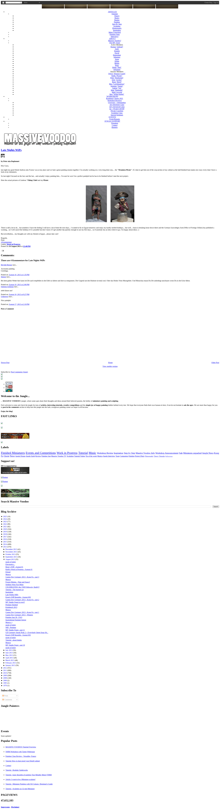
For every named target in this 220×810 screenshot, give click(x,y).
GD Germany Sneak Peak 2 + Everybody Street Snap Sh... (27, 633)
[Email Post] (2, 250)
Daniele (117, 51)
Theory (117, 16)
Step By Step (117, 24)
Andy (117, 49)
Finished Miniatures (13, 452)
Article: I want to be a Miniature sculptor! (20, 779)
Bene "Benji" (117, 82)
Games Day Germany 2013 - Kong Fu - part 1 (22, 612)
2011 (5, 670)
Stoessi (3, 277)
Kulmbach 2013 (11, 607)
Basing (116, 20)
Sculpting (116, 26)
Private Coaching (117, 111)
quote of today (11, 562)
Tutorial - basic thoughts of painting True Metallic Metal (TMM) (29, 775)
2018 (5, 534)
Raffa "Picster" (116, 76)
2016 (5, 539)
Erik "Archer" (117, 80)
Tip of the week (91, 456)
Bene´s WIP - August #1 (14, 567)
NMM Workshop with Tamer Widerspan (20, 752)
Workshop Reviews (114, 100)
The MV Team (114, 43)
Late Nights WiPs (11, 150)
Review (38, 456)
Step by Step (129, 453)
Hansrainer (117, 55)
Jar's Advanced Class (117, 107)
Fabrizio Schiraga (7, 287)
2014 (5, 544)
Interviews (114, 37)
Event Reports (114, 119)
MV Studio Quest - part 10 (15, 645)
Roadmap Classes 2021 (114, 98)
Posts (6, 696)
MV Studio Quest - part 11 (15, 630)
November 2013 (11, 552)
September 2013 (11, 557)
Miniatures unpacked (192, 453)
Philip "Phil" (116, 67)
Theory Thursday (159, 456)
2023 (5, 521)
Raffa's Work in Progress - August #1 (19, 569)
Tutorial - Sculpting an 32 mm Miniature (20, 789)
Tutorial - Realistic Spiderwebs (17, 770)
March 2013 (10, 660)
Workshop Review (105, 453)
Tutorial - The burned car (15, 590)
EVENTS (112, 117)
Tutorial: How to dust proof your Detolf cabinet (23, 761)
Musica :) (9, 622)
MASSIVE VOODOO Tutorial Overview (21, 747)
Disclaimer (15, 807)
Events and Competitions (41, 452)
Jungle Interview (109, 456)
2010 (5, 673)
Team (118, 456)
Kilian (117, 61)
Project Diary (140, 456)
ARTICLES (112, 12)
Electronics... (10, 564)
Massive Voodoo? (114, 41)
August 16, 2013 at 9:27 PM (19, 294)
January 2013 (10, 665)
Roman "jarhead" (117, 47)
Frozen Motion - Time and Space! (18, 582)
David (117, 53)
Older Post (215, 363)
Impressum (5, 807)
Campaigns (124, 456)
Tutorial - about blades (14, 640)
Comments (8, 700)
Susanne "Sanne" (117, 86)
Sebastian (116, 70)
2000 (5, 680)
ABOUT (112, 39)
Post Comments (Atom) (19, 372)
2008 (5, 678)
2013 (5, 547)
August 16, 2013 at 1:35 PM (19, 275)
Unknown (4, 296)
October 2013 (10, 554)
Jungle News (207, 453)
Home (110, 363)
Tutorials (114, 14)
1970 (5, 685)
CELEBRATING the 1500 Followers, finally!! (22, 587)
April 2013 (9, 658)
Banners (115, 127)
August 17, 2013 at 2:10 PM (19, 304)
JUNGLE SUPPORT (112, 121)
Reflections (169, 456)
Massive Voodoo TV (58, 456)
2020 (5, 529)
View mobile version (110, 366)
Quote (6, 456)
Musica (100, 456)
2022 (5, 524)
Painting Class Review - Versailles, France (21, 756)
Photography (117, 28)
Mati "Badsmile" (117, 90)
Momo (116, 63)
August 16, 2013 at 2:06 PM (19, 285)
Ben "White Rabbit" (117, 94)
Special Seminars (117, 115)
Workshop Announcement (166, 453)
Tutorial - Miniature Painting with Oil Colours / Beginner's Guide (29, 784)
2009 (5, 675)
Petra (117, 65)
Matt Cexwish (117, 92)
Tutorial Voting (79, 456)
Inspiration (117, 30)
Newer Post (5, 363)
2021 (5, 527)
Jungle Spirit (30, 456)
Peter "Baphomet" (117, 78)
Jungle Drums (20, 456)
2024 (5, 519)
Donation (114, 123)
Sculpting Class (116, 113)
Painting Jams (115, 34)
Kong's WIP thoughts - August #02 (18, 597)
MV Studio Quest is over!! (15, 602)
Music (92, 452)
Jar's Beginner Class (117, 105)
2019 (5, 532)
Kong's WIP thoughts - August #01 (18, 635)
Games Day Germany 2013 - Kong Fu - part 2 (22, 600)
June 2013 (9, 653)
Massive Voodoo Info (145, 453)
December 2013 (11, 549)
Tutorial (83, 452)
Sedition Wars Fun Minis (14, 585)
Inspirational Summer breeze (16, 620)
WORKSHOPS (112, 96)
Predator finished (12, 605)
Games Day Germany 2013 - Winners (19, 615)
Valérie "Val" (117, 88)
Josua (117, 59)
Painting (117, 22)
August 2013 (10, 559)
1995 (5, 683)
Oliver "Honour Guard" (117, 74)
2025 (5, 516)
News (12, 456)
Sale (181, 453)
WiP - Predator (11, 627)
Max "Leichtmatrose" (117, 84)
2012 (5, 668)
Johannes (117, 57)
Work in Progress (67, 452)
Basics (117, 18)
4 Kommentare (6, 242)
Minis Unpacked (115, 32)
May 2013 (9, 655)
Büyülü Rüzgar (6, 265)
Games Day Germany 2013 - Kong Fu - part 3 (22, 577)
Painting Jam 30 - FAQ (14, 617)
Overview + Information (117, 103)
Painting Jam (46, 456)
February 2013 (10, 663)
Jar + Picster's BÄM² (116, 109)
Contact (114, 125)
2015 (5, 542)
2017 (5, 537)
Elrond (8, 572)
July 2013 (9, 650)
